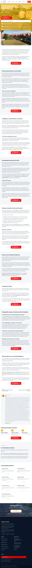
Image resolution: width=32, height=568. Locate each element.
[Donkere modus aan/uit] (26, 2)
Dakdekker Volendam (4, 2)
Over (13, 1)
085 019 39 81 (12, 176)
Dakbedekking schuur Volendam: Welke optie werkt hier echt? (18, 540)
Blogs (19, 1)
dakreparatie (24, 123)
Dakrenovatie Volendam (6, 5)
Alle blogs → (15, 549)
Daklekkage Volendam (4, 542)
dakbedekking (23, 78)
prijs (2, 375)
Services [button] (9, 1)
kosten (20, 92)
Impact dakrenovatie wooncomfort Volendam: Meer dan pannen (17, 546)
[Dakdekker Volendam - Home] (1, 2)
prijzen (21, 104)
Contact (23, 1)
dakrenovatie (7, 81)
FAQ (16, 1)
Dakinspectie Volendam (4, 540)
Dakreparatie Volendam (4, 546)
